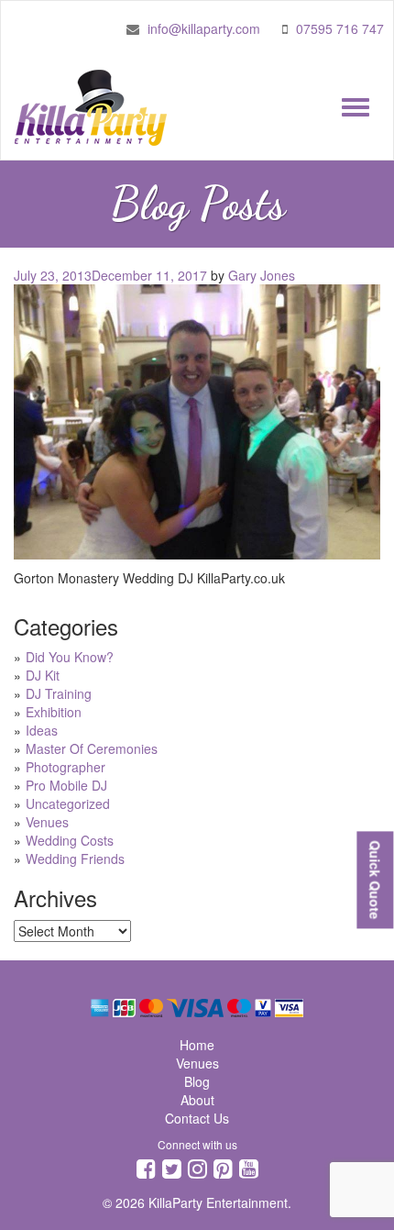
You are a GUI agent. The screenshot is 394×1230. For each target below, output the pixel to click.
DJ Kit (43, 675)
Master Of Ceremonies (92, 748)
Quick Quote (375, 879)
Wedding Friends (75, 858)
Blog (197, 1081)
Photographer (65, 767)
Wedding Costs (70, 840)
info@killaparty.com (204, 28)
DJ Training (59, 693)
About (197, 1100)
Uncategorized (68, 803)
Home (197, 1045)
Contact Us (197, 1118)
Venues (47, 822)
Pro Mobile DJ (66, 785)
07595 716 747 (340, 28)
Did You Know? (70, 657)
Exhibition (54, 712)
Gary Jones (261, 275)
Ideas (42, 730)
